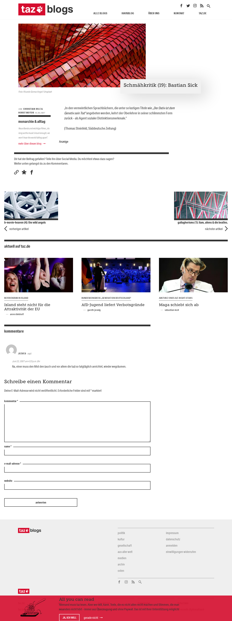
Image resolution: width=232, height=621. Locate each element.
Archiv (121, 564)
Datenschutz (173, 539)
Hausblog (128, 13)
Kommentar (11, 401)
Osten (121, 570)
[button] (24, 172)
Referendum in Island (16, 297)
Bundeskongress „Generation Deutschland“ (106, 297)
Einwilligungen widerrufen (181, 552)
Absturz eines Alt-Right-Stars (175, 297)
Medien (122, 558)
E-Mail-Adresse (12, 463)
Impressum (172, 533)
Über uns (153, 13)
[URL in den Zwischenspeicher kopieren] (16, 172)
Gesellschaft (125, 545)
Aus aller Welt (125, 552)
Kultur (121, 539)
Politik (121, 533)
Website (8, 480)
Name (8, 446)
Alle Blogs (100, 13)
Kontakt (179, 13)
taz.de (203, 13)
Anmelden (171, 545)
